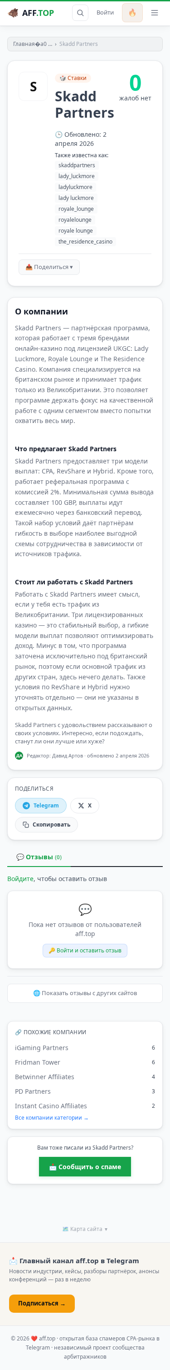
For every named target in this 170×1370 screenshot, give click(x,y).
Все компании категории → (52, 1117)
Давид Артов (67, 755)
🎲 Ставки (73, 78)
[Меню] (154, 13)
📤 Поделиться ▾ (49, 267)
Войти (105, 12)
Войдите (20, 878)
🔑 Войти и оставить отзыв (85, 950)
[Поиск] (80, 13)
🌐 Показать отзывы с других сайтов (85, 993)
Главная (24, 44)
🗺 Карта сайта (85, 1229)
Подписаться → (42, 1303)
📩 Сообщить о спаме (85, 1166)
